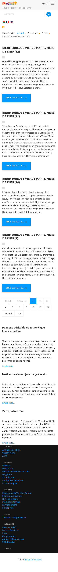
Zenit (4, 455)
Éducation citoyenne (12, 496)
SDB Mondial (8, 542)
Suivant (8, 313)
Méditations (8, 468)
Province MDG (9, 527)
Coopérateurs (8, 536)
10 (48, 307)
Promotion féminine (12, 501)
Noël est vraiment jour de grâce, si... (24, 374)
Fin (19, 313)
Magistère (7, 474)
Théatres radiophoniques (14, 517)
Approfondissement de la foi (16, 471)
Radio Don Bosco (32, 559)
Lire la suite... (15, 98)
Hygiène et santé (10, 498)
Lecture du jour (9, 483)
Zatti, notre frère (13, 411)
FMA (4, 533)
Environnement (9, 504)
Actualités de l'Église (12, 449)
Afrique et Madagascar (13, 539)
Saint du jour (8, 477)
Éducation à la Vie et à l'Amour (17, 493)
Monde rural (8, 507)
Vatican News (8, 452)
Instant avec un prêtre (12, 480)
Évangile (6, 465)
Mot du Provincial (10, 530)
